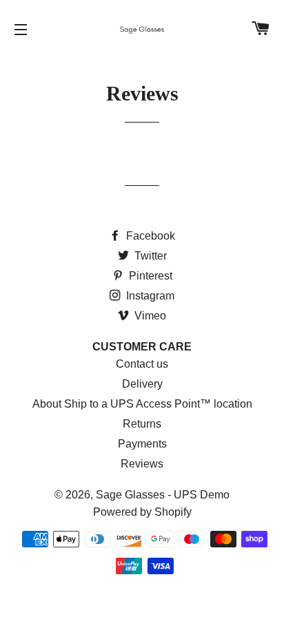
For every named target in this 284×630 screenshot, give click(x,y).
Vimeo (149, 316)
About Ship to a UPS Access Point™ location (142, 404)
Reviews (142, 464)
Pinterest (149, 276)
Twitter (149, 256)
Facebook (149, 236)
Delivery (142, 384)
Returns (142, 424)
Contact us (142, 364)
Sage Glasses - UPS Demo (163, 495)
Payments (142, 444)
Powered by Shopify (142, 512)
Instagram (148, 296)
